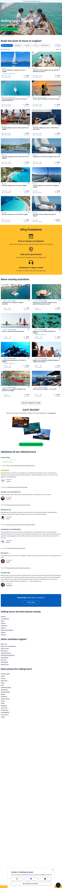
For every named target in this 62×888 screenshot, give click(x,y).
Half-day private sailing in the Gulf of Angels (44, 215)
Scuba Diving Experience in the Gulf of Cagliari (14, 361)
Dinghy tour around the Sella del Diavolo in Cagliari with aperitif (46, 361)
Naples (3, 694)
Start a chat (31, 602)
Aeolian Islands (5, 674)
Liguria (3, 676)
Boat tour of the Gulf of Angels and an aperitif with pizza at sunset (45, 303)
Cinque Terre (4, 714)
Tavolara (3, 634)
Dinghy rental (5, 648)
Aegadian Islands (6, 687)
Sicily (2, 685)
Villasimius (4, 625)
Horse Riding (4, 657)
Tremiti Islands (5, 699)
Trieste (3, 717)
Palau (2, 621)
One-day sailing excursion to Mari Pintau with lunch (46, 128)
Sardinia (3, 616)
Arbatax (3, 632)
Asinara (3, 623)
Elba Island (4, 680)
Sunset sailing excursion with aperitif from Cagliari (15, 128)
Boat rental (4, 651)
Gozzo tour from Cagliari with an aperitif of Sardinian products (46, 70)
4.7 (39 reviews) (29, 25)
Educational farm (6, 653)
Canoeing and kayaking (8, 655)
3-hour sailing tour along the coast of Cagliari (14, 70)
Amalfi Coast (4, 710)
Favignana (4, 705)
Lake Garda (4, 689)
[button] (58, 885)
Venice (3, 701)
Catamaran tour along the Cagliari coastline (12, 303)
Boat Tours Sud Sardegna (8, 646)
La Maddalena (5, 619)
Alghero (3, 628)
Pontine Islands (5, 692)
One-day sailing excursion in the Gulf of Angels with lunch (14, 99)
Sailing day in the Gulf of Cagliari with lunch (46, 156)
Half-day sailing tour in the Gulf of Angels (15, 214)
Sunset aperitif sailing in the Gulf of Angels (46, 99)
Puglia (2, 703)
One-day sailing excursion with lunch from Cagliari (15, 157)
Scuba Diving (4, 664)
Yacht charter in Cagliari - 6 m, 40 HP (44, 389)
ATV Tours (4, 660)
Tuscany (3, 678)
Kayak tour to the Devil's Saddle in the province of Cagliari (14, 389)
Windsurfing (4, 662)
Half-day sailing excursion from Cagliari (14, 185)
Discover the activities (10, 29)
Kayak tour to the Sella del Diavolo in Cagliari (44, 332)
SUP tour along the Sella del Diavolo (13, 331)
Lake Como (4, 708)
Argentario (4, 696)
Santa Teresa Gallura (7, 630)
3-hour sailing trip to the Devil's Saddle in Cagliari (46, 186)
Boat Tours (4, 644)
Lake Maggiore (5, 712)
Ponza (2, 683)
